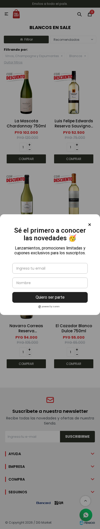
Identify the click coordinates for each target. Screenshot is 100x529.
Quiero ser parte (50, 297)
